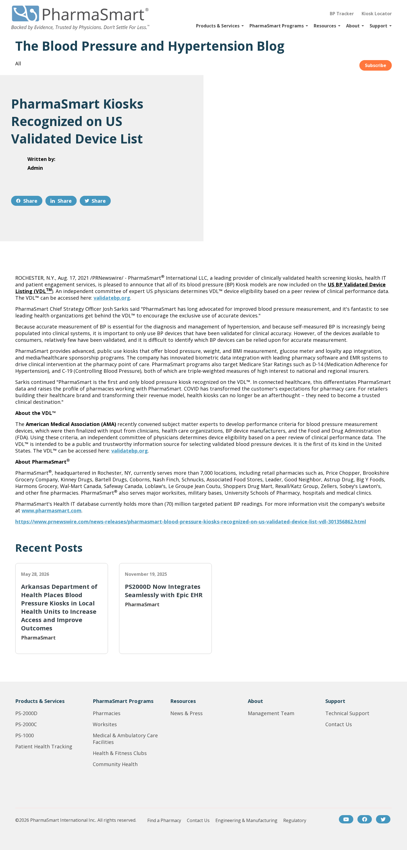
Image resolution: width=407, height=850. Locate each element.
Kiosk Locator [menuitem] (377, 14)
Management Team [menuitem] (271, 713)
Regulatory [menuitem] (294, 820)
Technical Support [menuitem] (347, 713)
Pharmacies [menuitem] (106, 713)
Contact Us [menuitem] (338, 724)
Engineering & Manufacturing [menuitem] (246, 820)
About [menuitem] (255, 701)
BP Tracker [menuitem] (342, 14)
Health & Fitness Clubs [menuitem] (120, 753)
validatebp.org (112, 297)
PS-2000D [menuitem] (26, 713)
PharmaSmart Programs (276, 26)
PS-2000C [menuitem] (26, 724)
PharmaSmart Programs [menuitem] (123, 701)
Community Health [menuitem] (115, 764)
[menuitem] (346, 819)
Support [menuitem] (335, 701)
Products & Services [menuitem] (40, 701)
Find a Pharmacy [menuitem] (164, 820)
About (353, 26)
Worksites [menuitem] (105, 724)
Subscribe (375, 65)
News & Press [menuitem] (186, 713)
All (18, 63)
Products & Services (217, 26)
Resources (325, 26)
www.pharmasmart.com (51, 510)
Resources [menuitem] (183, 701)
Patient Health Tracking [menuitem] (43, 746)
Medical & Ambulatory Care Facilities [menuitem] (125, 738)
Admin (35, 168)
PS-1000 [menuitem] (24, 735)
